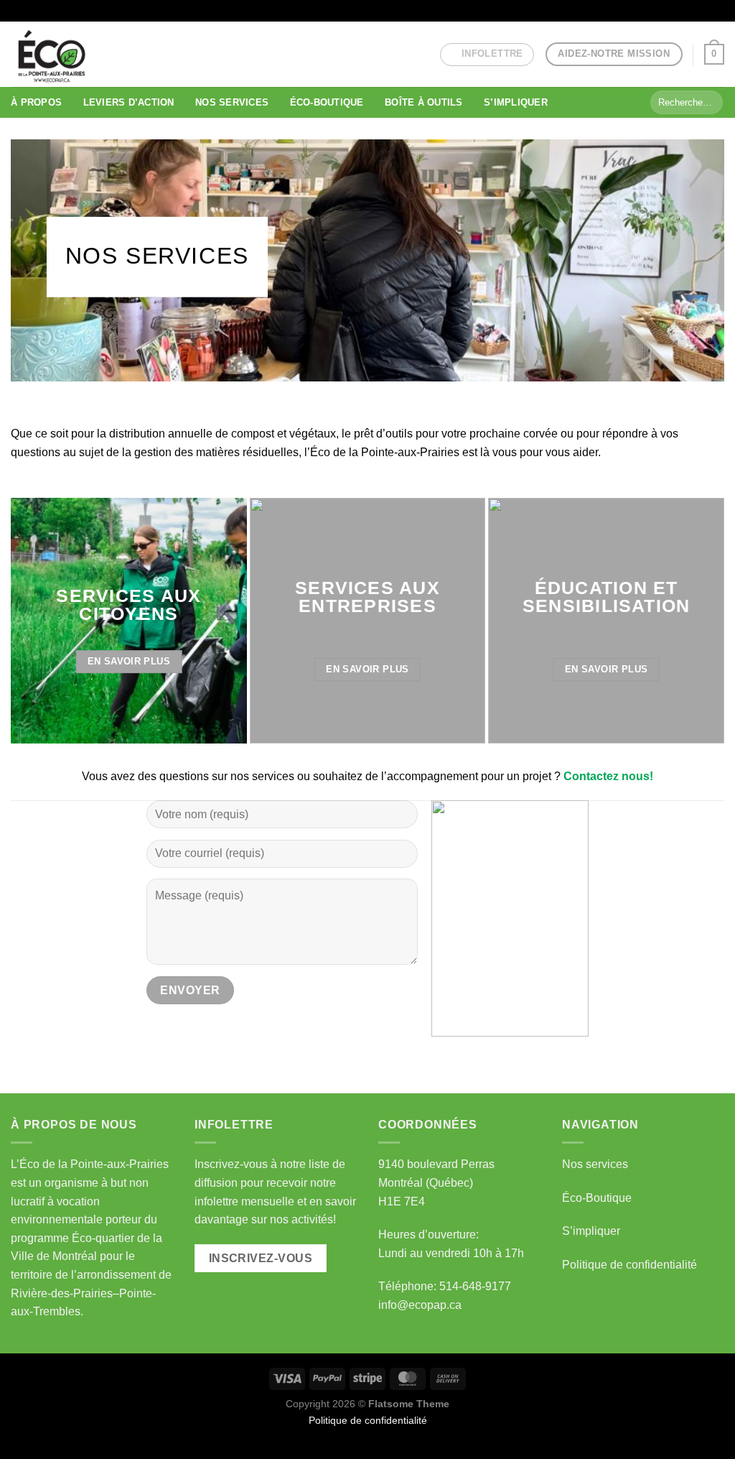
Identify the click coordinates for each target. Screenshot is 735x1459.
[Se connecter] (642, 10)
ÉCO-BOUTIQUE (327, 102)
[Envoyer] (709, 103)
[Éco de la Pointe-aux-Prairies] (70, 54)
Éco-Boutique (597, 1198)
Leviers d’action (128, 102)
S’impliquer (591, 1231)
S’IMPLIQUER (516, 102)
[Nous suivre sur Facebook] (662, 11)
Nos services (595, 1164)
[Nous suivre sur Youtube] (717, 11)
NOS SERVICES (231, 102)
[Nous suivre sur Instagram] (676, 11)
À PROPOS (36, 102)
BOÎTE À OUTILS (424, 102)
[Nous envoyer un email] (689, 11)
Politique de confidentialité (629, 1265)
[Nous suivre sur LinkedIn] (703, 11)
